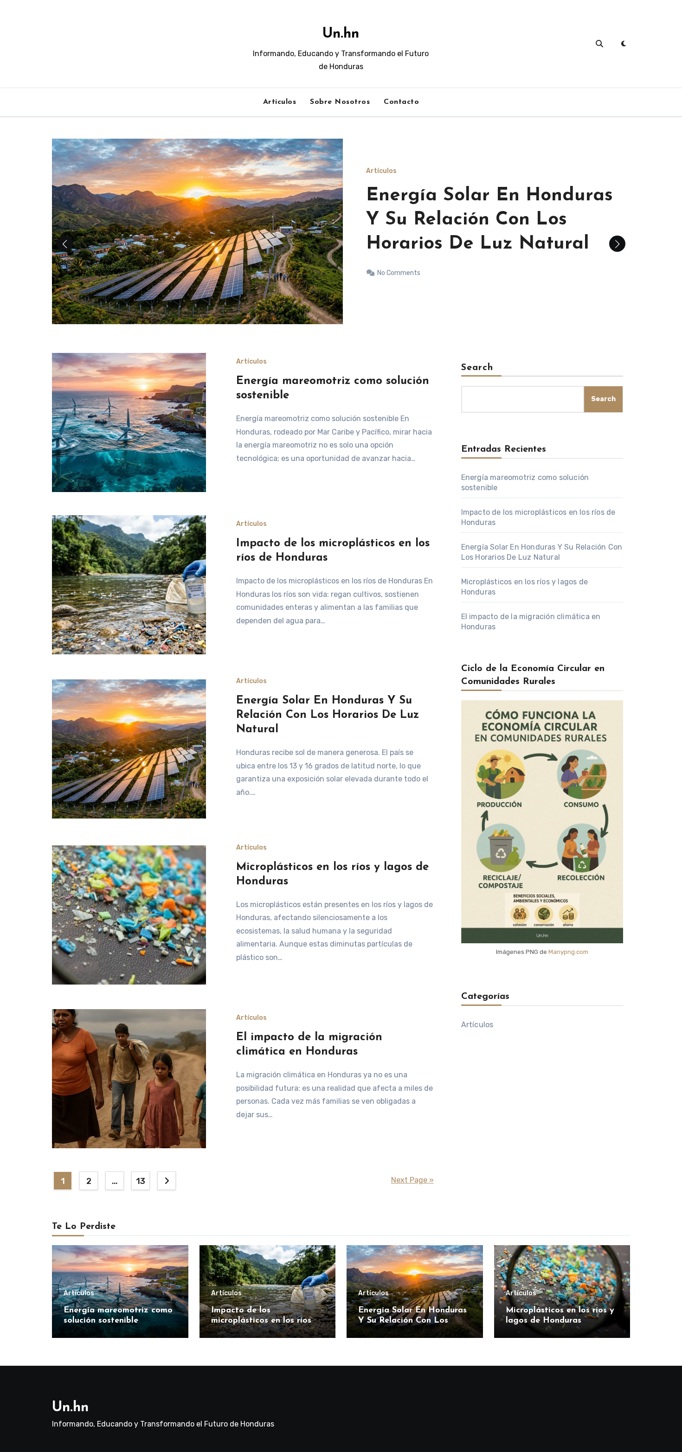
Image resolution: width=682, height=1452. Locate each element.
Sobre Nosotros (340, 102)
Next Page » (412, 1180)
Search (477, 367)
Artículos (279, 102)
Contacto (401, 102)
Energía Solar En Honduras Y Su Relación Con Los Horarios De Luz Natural (327, 715)
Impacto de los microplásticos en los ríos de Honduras (267, 1320)
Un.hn (340, 34)
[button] (617, 244)
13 (140, 1181)
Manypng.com (568, 951)
